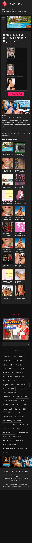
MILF (23, 425)
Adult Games (13, 484)
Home (6, 484)
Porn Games (6, 44)
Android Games (22, 484)
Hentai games (6, 486)
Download (17, 94)
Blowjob (22, 385)
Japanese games (16, 486)
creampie (22, 389)
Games (8, 405)
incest (16, 413)
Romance (17, 436)
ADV (6, 361)
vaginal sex (9, 444)
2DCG (6, 356)
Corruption (8, 389)
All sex (8, 365)
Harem (6, 413)
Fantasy (22, 396)
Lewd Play (15, 4)
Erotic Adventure (9, 392)
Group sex (22, 405)
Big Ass (7, 376)
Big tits (8, 385)
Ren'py (6, 436)
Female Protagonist (10, 400)
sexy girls (18, 440)
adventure (18, 361)
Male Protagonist (12, 421)
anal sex (7, 369)
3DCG (18, 357)
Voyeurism (23, 448)
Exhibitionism (8, 396)
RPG (7, 440)
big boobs (19, 376)
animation (8, 373)
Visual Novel (9, 448)
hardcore (20, 409)
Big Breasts (9, 380)
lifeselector (20, 416)
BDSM (19, 372)
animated (19, 369)
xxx (6, 452)
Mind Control (8, 428)
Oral (19, 428)
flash (24, 400)
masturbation (9, 425)
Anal (19, 365)
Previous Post (16, 310)
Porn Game (22, 433)
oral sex (8, 433)
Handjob (7, 409)
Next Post (16, 314)
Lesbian (7, 416)
